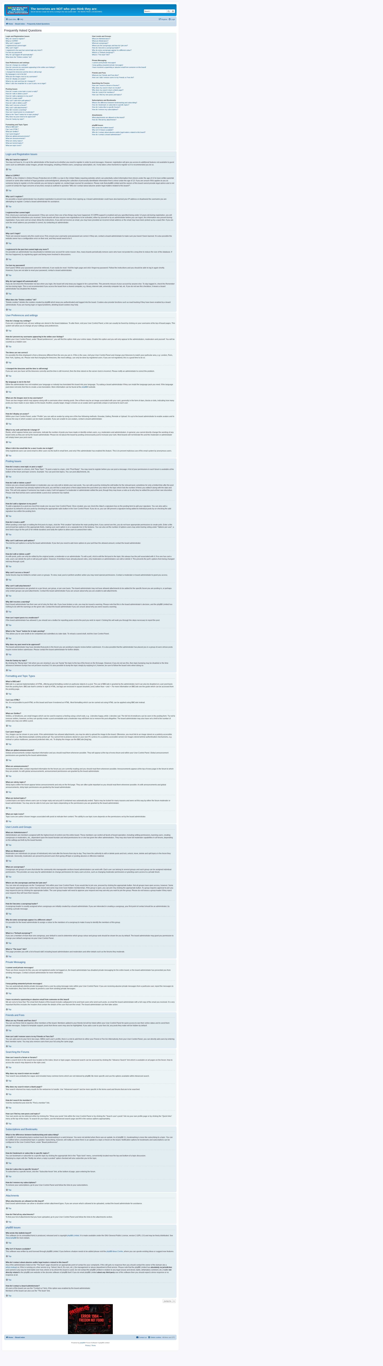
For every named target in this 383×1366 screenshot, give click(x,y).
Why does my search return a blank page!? (107, 90)
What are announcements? (15, 138)
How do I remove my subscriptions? (105, 109)
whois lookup (11, 1267)
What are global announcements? (18, 136)
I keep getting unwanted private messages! (107, 65)
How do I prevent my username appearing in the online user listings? (30, 67)
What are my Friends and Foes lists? (105, 75)
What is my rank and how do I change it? (20, 81)
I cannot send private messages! (104, 63)
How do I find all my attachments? (104, 120)
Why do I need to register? (15, 39)
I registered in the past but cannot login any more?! (24, 50)
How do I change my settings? (17, 65)
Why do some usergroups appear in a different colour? (112, 50)
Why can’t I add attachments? (16, 107)
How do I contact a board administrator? (106, 134)
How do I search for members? (103, 92)
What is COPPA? (12, 41)
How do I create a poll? (14, 98)
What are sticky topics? (14, 141)
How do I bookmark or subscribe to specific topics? (110, 105)
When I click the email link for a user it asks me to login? (26, 83)
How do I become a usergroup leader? (106, 48)
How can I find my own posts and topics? (107, 95)
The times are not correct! (15, 69)
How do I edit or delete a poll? (16, 103)
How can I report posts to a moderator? (20, 112)
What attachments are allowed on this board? (108, 117)
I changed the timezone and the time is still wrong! (24, 72)
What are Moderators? (100, 41)
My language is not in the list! (16, 74)
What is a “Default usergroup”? (103, 52)
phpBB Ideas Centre (115, 1251)
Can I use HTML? (12, 129)
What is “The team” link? (101, 55)
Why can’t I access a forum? (16, 105)
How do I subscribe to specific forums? (106, 107)
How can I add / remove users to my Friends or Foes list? (113, 77)
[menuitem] (20, 19)
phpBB (84, 387)
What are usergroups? (100, 43)
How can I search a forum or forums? (105, 85)
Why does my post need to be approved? (21, 117)
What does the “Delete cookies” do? (19, 57)
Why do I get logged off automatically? (19, 55)
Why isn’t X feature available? (102, 130)
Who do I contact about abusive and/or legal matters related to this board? (118, 132)
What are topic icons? (13, 145)
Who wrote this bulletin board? (103, 128)
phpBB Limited (73, 1235)
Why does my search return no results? (106, 88)
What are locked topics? (14, 143)
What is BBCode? (12, 127)
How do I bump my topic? (15, 119)
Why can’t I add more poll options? (18, 100)
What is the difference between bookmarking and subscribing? (114, 102)
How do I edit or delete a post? (17, 94)
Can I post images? (13, 134)
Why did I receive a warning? (16, 110)
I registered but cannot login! (16, 45)
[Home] (18, 10)
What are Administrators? (101, 39)
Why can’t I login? (12, 48)
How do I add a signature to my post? (19, 96)
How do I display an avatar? (16, 79)
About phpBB (11, 1238)
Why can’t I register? (13, 43)
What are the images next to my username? (21, 76)
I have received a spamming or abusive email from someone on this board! (119, 67)
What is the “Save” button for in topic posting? (22, 114)
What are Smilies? (12, 131)
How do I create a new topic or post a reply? (22, 91)
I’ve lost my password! (14, 52)
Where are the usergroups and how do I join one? (110, 45)
